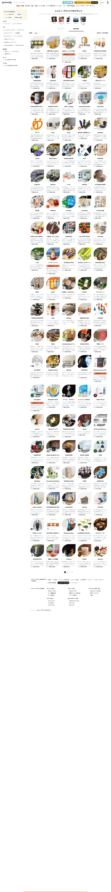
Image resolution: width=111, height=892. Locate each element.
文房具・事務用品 (71, 5)
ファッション (59, 5)
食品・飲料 (27, 5)
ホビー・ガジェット (90, 5)
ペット (64, 5)
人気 (19, 5)
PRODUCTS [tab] (61, 29)
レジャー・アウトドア (80, 5)
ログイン (102, 2)
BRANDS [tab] (76, 29)
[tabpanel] (68, 305)
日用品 (36, 5)
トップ (32, 610)
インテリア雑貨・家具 (50, 5)
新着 (23, 5)
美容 (32, 5)
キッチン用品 (42, 5)
